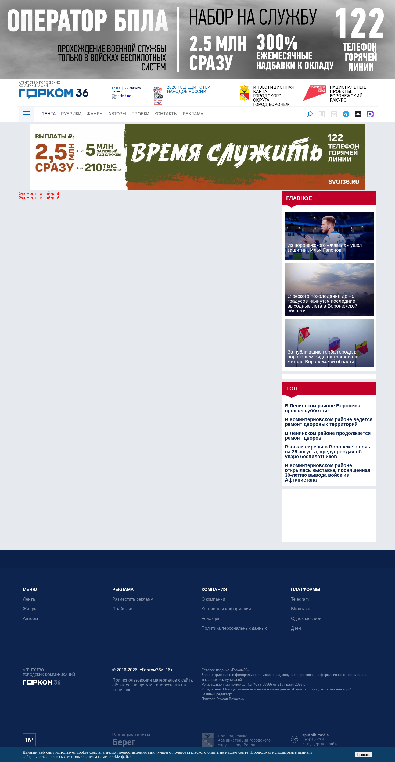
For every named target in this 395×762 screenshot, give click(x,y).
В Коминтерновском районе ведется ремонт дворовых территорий (329, 422)
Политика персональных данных (234, 628)
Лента (48, 114)
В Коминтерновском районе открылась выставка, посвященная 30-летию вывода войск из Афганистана (328, 472)
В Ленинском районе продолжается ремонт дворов (328, 435)
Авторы (117, 114)
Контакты (166, 114)
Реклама (193, 114)
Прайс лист (123, 609)
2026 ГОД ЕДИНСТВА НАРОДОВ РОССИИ (188, 89)
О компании (213, 599)
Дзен (296, 628)
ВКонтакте (301, 609)
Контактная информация (226, 609)
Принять (363, 755)
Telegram (300, 599)
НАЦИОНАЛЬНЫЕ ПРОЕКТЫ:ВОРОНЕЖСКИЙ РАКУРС (348, 93)
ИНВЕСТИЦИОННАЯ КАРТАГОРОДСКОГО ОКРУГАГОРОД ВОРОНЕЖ (273, 96)
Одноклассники (306, 618)
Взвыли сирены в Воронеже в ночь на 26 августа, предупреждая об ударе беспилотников (327, 451)
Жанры (95, 114)
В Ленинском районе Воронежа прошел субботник (322, 408)
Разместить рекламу (132, 599)
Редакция (211, 618)
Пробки (140, 114)
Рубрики (71, 114)
